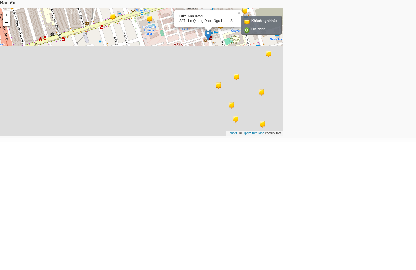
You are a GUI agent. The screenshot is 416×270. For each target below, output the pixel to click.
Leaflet (232, 133)
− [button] (6, 22)
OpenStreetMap (253, 133)
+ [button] (6, 15)
